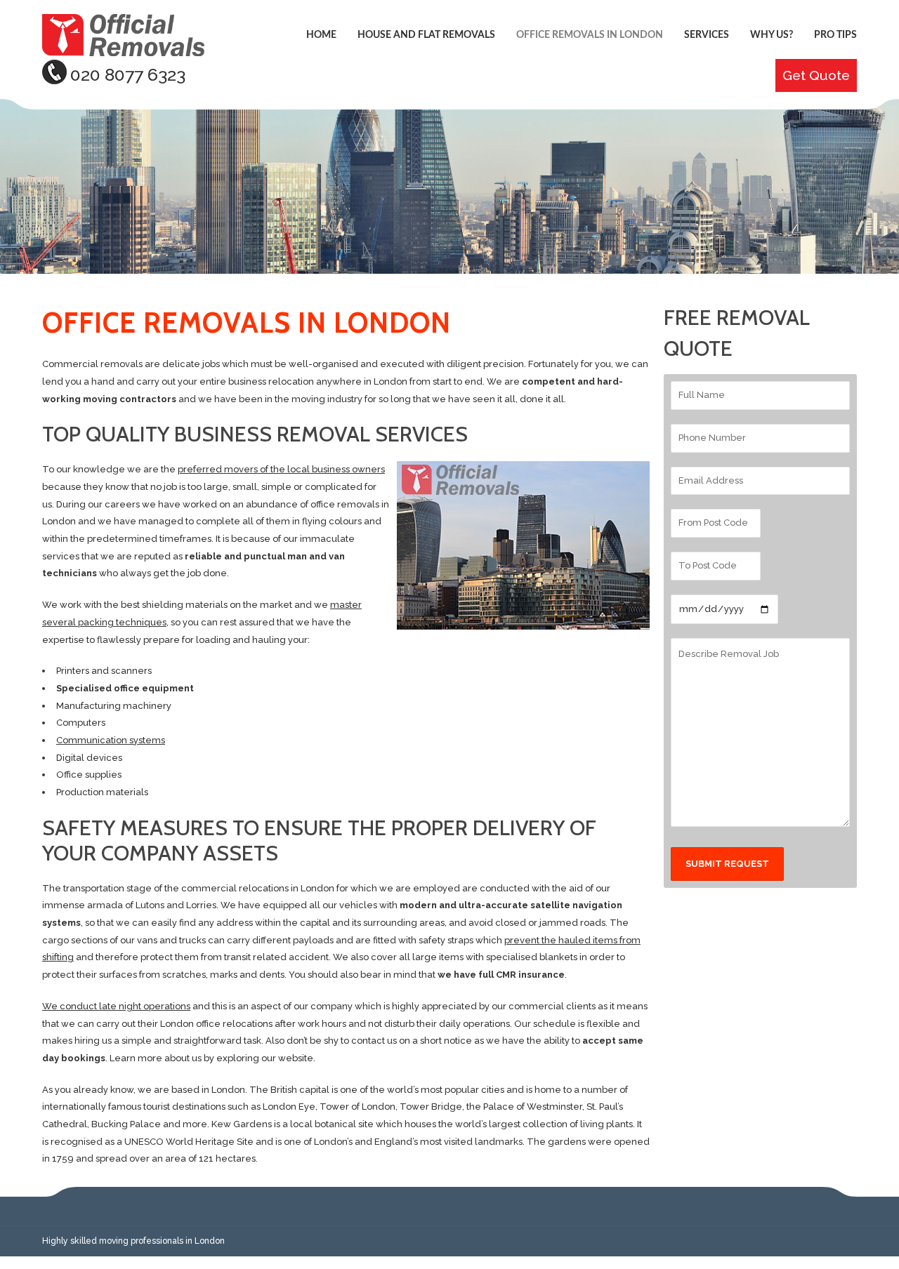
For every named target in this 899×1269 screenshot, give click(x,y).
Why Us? (771, 35)
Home (321, 35)
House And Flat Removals (426, 35)
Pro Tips (835, 35)
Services (706, 35)
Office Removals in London (589, 35)
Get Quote (816, 75)
